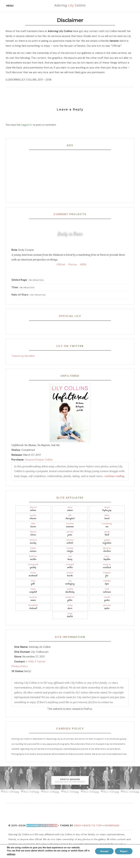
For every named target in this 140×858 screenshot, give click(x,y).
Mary (33, 574)
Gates (107, 541)
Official (60, 264)
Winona (107, 607)
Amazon (29, 459)
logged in (26, 124)
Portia (69, 590)
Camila (70, 525)
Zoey (70, 615)
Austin (33, 517)
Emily (107, 533)
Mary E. (107, 566)
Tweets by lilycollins (23, 356)
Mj (70, 582)
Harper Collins (44, 459)
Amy (70, 509)
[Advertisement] (70, 174)
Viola (70, 607)
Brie (33, 525)
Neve (33, 590)
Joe (70, 558)
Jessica (107, 550)
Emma (33, 541)
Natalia (107, 582)
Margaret (33, 566)
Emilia (70, 533)
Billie (106, 517)
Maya (70, 574)
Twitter (41, 661)
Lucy (106, 558)
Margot (70, 566)
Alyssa (33, 509)
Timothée (33, 607)
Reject (123, 851)
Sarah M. (70, 599)
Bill (69, 517)
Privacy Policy (19, 666)
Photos (72, 264)
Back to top (92, 825)
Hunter (70, 550)
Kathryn (33, 558)
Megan (107, 574)
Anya (106, 509)
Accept (104, 851)
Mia (33, 582)
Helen (33, 550)
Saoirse (33, 599)
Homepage (111, 825)
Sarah (107, 599)
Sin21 (77, 825)
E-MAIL (30, 661)
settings (11, 854)
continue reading (114, 476)
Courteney (107, 525)
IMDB (83, 264)
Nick (107, 590)
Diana (33, 533)
